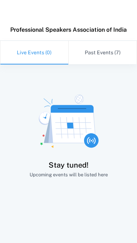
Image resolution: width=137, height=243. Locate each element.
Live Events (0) (34, 52)
